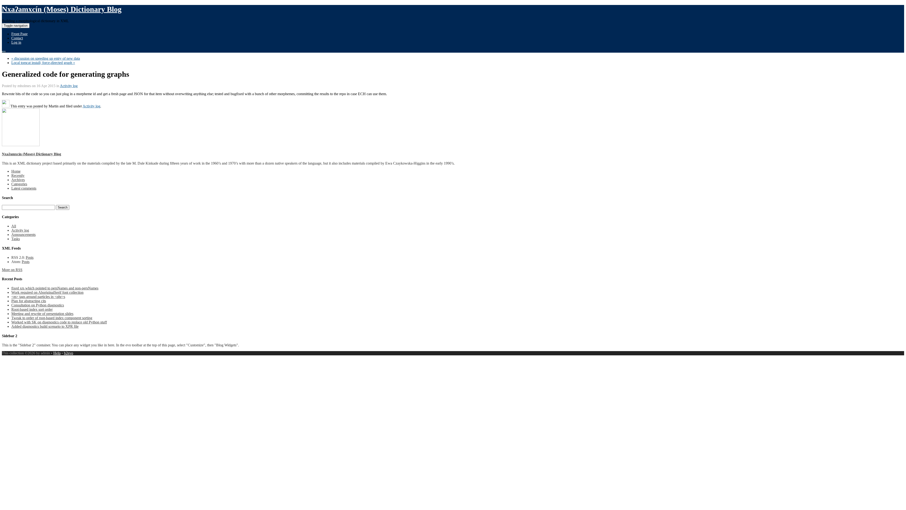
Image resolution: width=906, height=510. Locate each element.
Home (16, 171)
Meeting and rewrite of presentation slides (42, 314)
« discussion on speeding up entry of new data (45, 58)
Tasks (15, 239)
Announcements (23, 235)
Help (57, 353)
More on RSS (12, 270)
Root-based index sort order (32, 309)
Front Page (19, 34)
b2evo (68, 353)
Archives (18, 180)
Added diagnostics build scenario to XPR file (45, 326)
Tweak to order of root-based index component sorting (51, 318)
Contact (17, 38)
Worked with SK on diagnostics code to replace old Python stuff (59, 322)
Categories (19, 184)
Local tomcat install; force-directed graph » (43, 63)
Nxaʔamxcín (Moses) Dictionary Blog (62, 9)
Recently (18, 176)
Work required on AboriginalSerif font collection (47, 292)
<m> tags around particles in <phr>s (38, 297)
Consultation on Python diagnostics (37, 305)
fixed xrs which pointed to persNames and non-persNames (54, 288)
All (13, 226)
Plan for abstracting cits (28, 301)
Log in (16, 42)
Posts (30, 257)
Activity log (69, 86)
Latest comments (23, 188)
